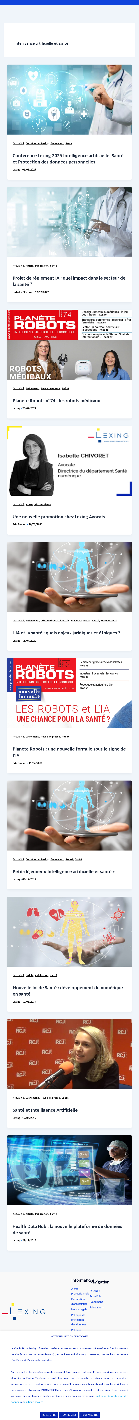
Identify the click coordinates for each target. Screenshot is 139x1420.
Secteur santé (109, 620)
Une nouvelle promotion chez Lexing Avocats (59, 517)
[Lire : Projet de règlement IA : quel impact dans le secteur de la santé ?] (69, 222)
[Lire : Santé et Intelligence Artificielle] (69, 1054)
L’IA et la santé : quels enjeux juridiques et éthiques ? (66, 633)
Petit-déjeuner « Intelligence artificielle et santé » (64, 871)
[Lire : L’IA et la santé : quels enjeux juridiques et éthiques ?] (69, 577)
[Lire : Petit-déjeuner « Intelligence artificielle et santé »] (69, 816)
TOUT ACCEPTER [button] (90, 1414)
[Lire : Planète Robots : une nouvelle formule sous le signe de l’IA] (69, 693)
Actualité (18, 143)
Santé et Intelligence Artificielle (45, 1110)
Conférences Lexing (37, 143)
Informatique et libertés (55, 620)
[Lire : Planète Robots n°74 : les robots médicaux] (69, 345)
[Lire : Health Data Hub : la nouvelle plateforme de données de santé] (69, 1170)
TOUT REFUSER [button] (68, 1414)
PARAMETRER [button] (49, 1414)
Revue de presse (50, 388)
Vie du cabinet (42, 504)
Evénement (57, 143)
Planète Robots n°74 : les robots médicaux (56, 400)
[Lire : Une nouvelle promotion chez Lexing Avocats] (69, 461)
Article (29, 265)
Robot (65, 388)
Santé (69, 143)
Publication (41, 265)
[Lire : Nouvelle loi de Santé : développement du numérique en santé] (69, 932)
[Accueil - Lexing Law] (33, 1311)
